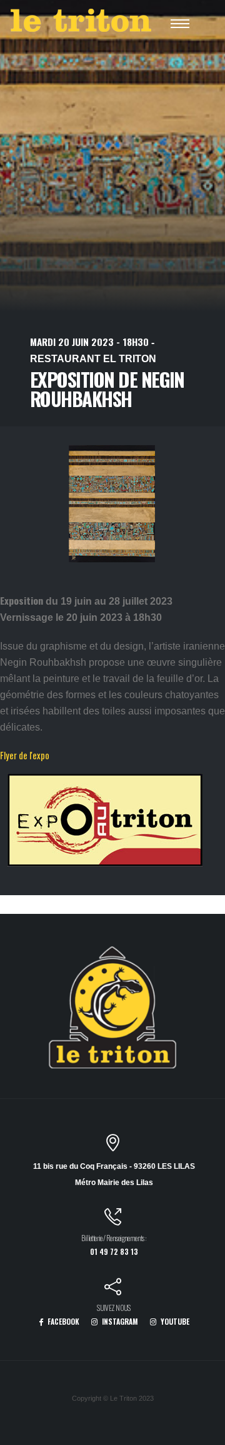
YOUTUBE (174, 1321)
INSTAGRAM (119, 1321)
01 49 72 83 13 (114, 1251)
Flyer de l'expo (24, 755)
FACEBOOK (62, 1321)
